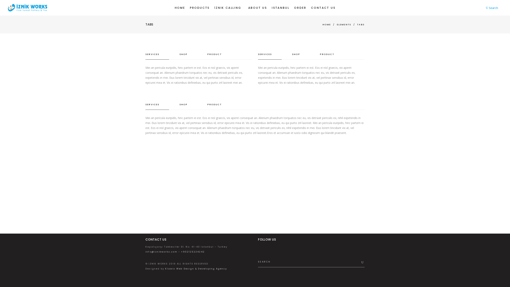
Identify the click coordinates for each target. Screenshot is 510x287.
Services (152, 54)
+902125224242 (193, 251)
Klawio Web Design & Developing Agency (196, 268)
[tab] (157, 54)
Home (327, 24)
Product (214, 54)
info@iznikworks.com (161, 251)
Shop (183, 54)
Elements (344, 24)
